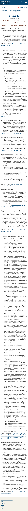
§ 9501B (10, 10)
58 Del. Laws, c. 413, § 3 (17, 43)
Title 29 (3, 7)
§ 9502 (17, 10)
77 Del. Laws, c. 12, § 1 (6, 116)
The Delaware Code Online (6, 2)
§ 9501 (3, 10)
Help (2, 508)
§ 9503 (20, 10)
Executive (3, 503)
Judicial (2, 501)
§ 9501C (14, 10)
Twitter (2, 506)
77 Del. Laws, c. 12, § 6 (6, 150)
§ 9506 (15, 11)
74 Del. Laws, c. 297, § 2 (18, 436)
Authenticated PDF (23, 7)
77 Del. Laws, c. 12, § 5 (6, 133)
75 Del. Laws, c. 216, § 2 (17, 206)
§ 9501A (7, 10)
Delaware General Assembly (7, 500)
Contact (2, 505)
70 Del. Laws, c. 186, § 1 (17, 133)
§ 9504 (23, 10)
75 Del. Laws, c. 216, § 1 (18, 437)
